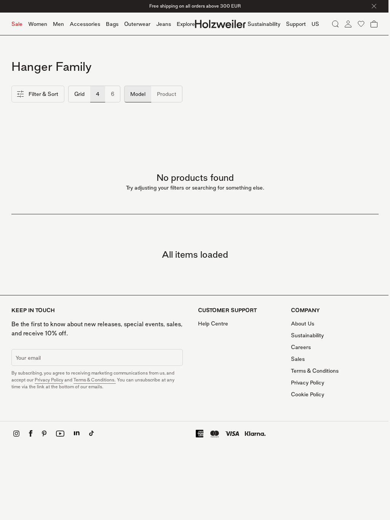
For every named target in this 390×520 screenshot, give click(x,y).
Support (296, 24)
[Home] (220, 24)
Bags (112, 24)
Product (166, 94)
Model (137, 94)
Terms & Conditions (315, 370)
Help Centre (213, 323)
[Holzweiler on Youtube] (60, 434)
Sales (298, 359)
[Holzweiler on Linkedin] (77, 433)
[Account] (348, 24)
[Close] (374, 6)
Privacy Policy (49, 380)
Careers (301, 347)
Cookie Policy (307, 394)
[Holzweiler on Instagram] (16, 434)
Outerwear (137, 24)
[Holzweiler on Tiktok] (91, 433)
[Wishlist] (361, 24)
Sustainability (307, 335)
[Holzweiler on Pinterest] (44, 434)
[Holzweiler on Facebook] (30, 433)
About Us (302, 323)
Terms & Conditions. (95, 380)
